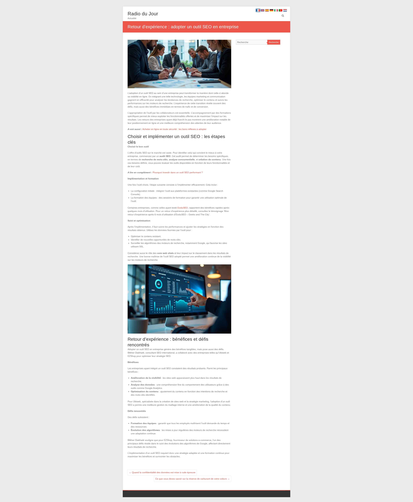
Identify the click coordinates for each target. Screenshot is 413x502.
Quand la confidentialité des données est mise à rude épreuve (162, 472)
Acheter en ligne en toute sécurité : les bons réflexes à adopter (174, 129)
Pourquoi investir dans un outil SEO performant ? (178, 172)
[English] (262, 10)
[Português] (280, 10)
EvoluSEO (182, 207)
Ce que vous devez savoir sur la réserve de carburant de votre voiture (192, 478)
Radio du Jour (143, 13)
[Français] (258, 10)
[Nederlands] (285, 10)
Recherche (274, 42)
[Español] (267, 10)
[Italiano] (276, 10)
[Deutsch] (271, 10)
